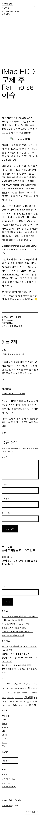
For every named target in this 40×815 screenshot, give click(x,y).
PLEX (35, 689)
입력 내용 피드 (8, 779)
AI (2, 684)
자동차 (3, 705)
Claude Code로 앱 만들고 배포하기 (17, 631)
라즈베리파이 (24, 697)
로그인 (5, 775)
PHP (32, 689)
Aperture (7, 684)
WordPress (7, 805)
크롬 (19, 705)
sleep (12, 693)
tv (21, 693)
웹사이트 (6, 513)
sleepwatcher (8, 274)
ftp (25, 684)
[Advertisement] (20, 43)
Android (5, 716)
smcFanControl (22, 209)
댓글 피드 (6, 783)
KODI (11, 689)
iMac (16, 326)
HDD (11, 326)
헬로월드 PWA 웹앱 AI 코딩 (14, 627)
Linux (4, 735)
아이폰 (26, 701)
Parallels (21, 689)
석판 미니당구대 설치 (19, 654)
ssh (18, 693)
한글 (30, 705)
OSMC (15, 689)
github (28, 684)
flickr (21, 684)
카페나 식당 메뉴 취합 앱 (13, 635)
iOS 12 (4, 689)
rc (8, 692)
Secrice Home (11, 799)
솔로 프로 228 (18, 702)
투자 (26, 705)
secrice (10, 320)
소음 (20, 326)
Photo (4, 742)
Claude (13, 684)
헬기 (34, 705)
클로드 (23, 705)
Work (4, 746)
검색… (4, 586)
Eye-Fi (17, 684)
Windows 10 (27, 693)
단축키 (9, 697)
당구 (12, 697)
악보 (30, 702)
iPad (8, 689)
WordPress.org (9, 786)
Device (5, 719)
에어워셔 (34, 702)
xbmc (34, 692)
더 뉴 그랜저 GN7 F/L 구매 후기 (16, 624)
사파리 (12, 702)
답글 (4, 380)
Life (3, 731)
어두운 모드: (31, 812)
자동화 (8, 705)
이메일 (5, 498)
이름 (4, 484)
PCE (27, 688)
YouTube (4, 697)
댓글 (4, 457)
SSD (15, 693)
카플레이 (14, 705)
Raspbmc (4, 693)
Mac (11, 323)
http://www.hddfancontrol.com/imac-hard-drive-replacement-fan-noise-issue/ (19, 189)
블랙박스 (7, 702)
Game (4, 723)
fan (7, 326)
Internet (5, 727)
